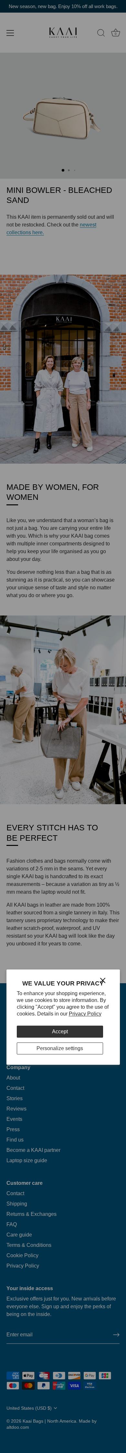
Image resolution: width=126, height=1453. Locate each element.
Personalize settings (60, 1048)
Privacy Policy (85, 1013)
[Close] (102, 979)
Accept (60, 1031)
